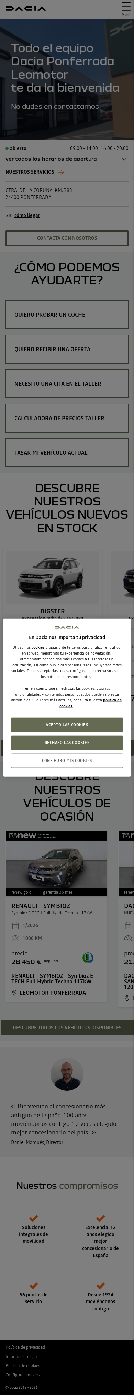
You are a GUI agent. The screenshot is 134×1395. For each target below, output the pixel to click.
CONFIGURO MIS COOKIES (67, 760)
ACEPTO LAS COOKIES (67, 724)
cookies (38, 647)
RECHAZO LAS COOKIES (67, 742)
